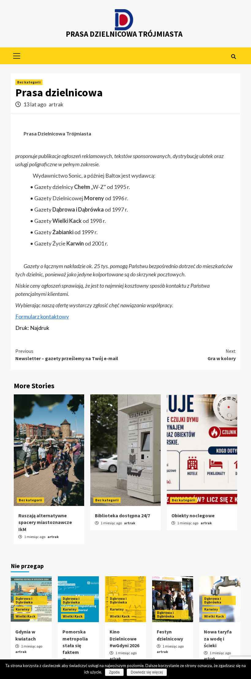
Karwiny (22, 609)
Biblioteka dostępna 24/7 (122, 515)
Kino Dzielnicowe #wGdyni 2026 (124, 638)
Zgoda (114, 672)
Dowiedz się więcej (147, 672)
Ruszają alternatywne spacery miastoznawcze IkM (45, 522)
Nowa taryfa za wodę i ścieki (218, 638)
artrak (56, 104)
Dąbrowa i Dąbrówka (24, 600)
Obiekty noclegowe (193, 515)
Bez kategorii (29, 82)
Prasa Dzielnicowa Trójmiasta (124, 34)
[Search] (233, 56)
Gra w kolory (222, 354)
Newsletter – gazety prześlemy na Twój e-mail (66, 354)
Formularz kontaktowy (42, 316)
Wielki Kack (26, 616)
